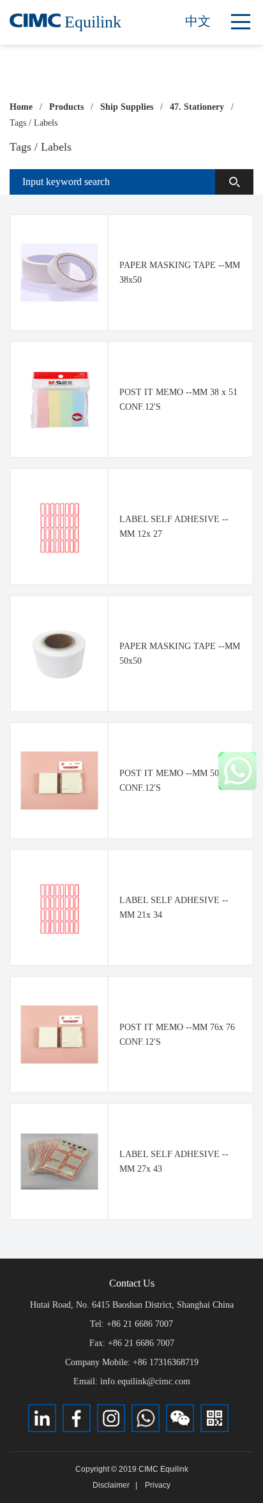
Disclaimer (111, 1485)
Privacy (157, 1485)
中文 (198, 21)
